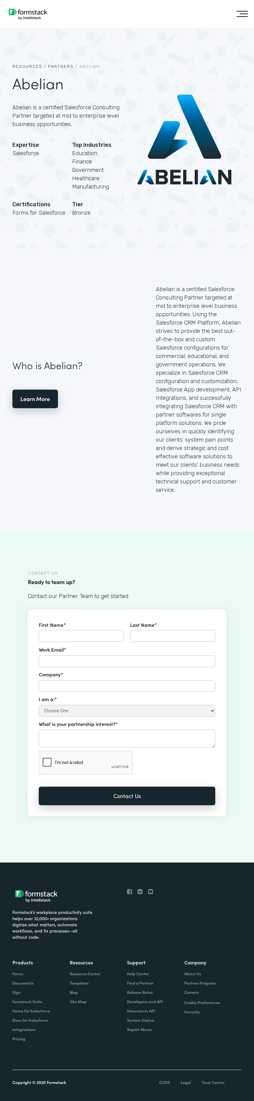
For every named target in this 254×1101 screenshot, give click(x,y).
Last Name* (143, 624)
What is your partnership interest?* (78, 723)
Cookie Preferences (202, 1002)
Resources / (29, 66)
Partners (61, 66)
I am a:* (48, 699)
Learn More (35, 399)
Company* (51, 674)
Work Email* (52, 649)
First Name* (52, 624)
